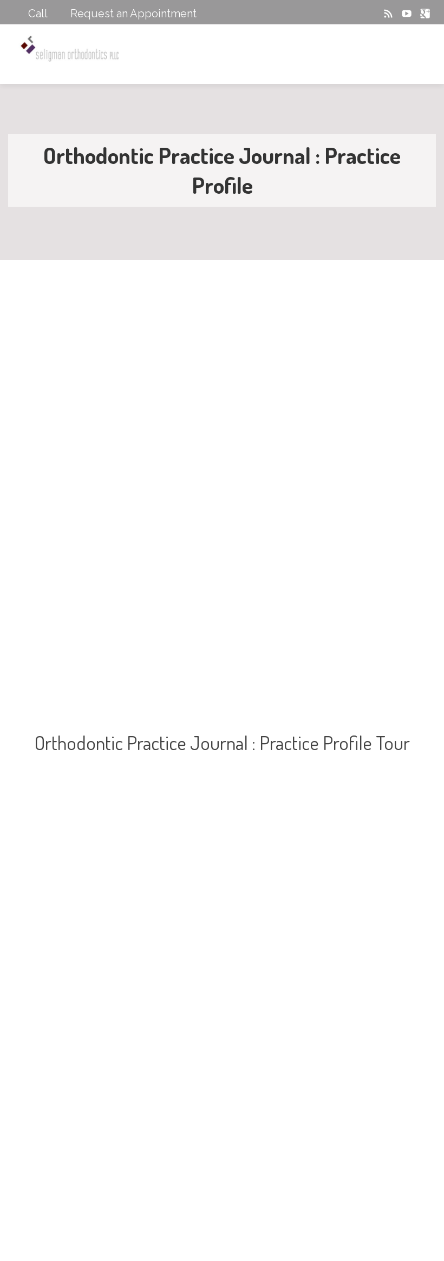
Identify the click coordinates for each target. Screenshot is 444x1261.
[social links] (356, 13)
